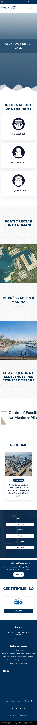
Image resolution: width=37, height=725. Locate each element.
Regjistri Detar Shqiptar (18, 663)
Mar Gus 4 (19, 480)
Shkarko (18, 574)
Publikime (18, 1)
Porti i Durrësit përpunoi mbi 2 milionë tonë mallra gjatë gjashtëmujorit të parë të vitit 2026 (18, 490)
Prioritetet (12, 1)
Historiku (13, 715)
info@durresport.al (18, 639)
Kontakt (28, 701)
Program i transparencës (13, 701)
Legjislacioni (23, 715)
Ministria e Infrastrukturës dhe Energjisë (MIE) (18, 653)
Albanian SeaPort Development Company (18, 657)
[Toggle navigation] (29, 8)
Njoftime (7, 1)
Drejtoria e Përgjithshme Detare (18, 660)
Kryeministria (18, 650)
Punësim (24, 1)
